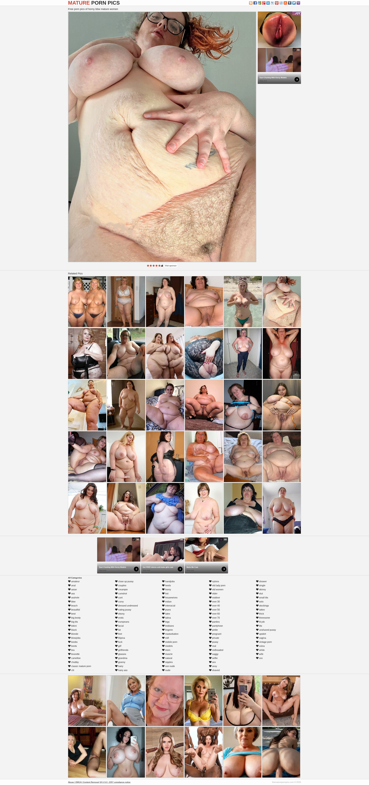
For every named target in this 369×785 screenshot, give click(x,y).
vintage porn (265, 642)
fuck (120, 642)
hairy (120, 666)
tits (260, 626)
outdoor (216, 597)
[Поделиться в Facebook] (255, 3)
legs (167, 622)
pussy (215, 642)
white (262, 650)
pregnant (216, 634)
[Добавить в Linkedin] (268, 3)
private (215, 638)
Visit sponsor (171, 265)
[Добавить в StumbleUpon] (285, 3)
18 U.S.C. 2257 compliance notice (114, 782)
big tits (74, 622)
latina (168, 618)
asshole (75, 597)
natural (168, 658)
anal (73, 585)
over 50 (216, 609)
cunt (120, 597)
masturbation (171, 634)
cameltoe (76, 658)
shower (263, 581)
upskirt (262, 634)
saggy (215, 654)
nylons (215, 581)
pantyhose (217, 626)
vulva (262, 646)
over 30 (216, 601)
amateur (75, 581)
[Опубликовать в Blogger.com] (251, 3)
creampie (123, 589)
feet (120, 634)
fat (119, 630)
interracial (170, 605)
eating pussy (124, 609)
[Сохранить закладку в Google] (259, 3)
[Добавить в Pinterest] (276, 3)
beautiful (75, 609)
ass (73, 593)
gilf (119, 646)
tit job (262, 622)
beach (74, 605)
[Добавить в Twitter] (294, 3)
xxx (261, 658)
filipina (121, 638)
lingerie (169, 630)
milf (167, 638)
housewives (171, 597)
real (214, 646)
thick (261, 613)
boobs (74, 642)
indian (168, 601)
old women (217, 589)
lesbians (169, 626)
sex (214, 662)
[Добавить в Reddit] (281, 3)
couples (122, 585)
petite (215, 630)
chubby (75, 662)
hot (166, 593)
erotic (121, 618)
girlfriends (123, 650)
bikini (74, 626)
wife (261, 654)
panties (216, 622)
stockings (264, 605)
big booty (76, 618)
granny (121, 662)
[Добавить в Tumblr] (289, 3)
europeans (123, 622)
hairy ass (122, 670)
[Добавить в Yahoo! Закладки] (298, 3)
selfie (215, 658)
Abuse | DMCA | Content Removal (83, 782)
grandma (122, 658)
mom (167, 650)
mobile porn (171, 642)
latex (167, 613)
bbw (73, 601)
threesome (264, 618)
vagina (262, 638)
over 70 (216, 618)
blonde (74, 634)
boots (74, 646)
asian (74, 589)
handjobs (170, 581)
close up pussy (125, 581)
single (262, 585)
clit (72, 670)
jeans (168, 609)
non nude (170, 666)
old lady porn (218, 585)
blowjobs (75, 638)
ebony (121, 613)
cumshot (122, 593)
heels (168, 585)
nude (167, 670)
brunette (75, 654)
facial (121, 626)
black (74, 630)
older (214, 593)
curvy (121, 601)
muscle (169, 654)
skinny (262, 589)
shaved (216, 670)
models (169, 646)
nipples (169, 662)
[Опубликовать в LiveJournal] (272, 3)
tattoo (262, 609)
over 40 (216, 605)
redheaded (217, 650)
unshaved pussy (267, 630)
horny (168, 589)
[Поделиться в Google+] (264, 3)
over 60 (216, 613)
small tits (263, 597)
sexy (214, 666)
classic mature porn (81, 666)
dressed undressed (128, 605)
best (73, 613)
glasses (122, 654)
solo (261, 601)
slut (261, 593)
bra (73, 650)
